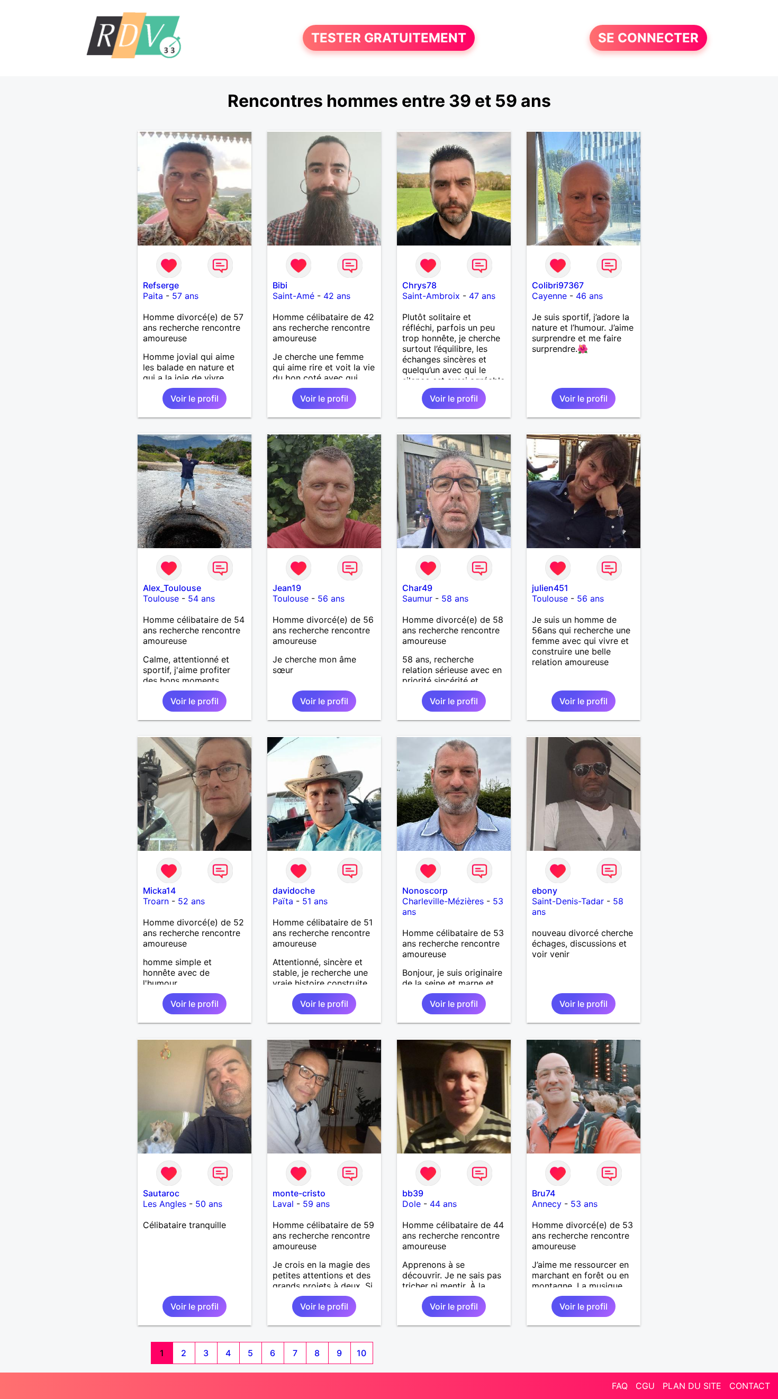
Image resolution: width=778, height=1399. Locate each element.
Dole (411, 1203)
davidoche (294, 890)
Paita (153, 295)
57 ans (185, 295)
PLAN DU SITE (692, 1385)
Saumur (417, 598)
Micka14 (159, 890)
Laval (283, 1203)
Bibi (280, 285)
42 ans (336, 295)
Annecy (547, 1203)
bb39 (412, 1193)
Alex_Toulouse (172, 588)
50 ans (208, 1203)
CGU (645, 1385)
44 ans (443, 1203)
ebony (544, 890)
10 (361, 1353)
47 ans (482, 295)
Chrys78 (419, 285)
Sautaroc (161, 1193)
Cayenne (549, 295)
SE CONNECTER (648, 38)
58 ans (454, 598)
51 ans (315, 901)
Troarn (156, 901)
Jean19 (287, 588)
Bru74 (543, 1193)
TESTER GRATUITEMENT (388, 38)
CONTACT (749, 1385)
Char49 (417, 588)
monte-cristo (299, 1193)
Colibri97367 (558, 285)
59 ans (316, 1203)
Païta (283, 901)
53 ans (584, 1203)
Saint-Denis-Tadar (568, 901)
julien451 (550, 588)
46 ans (589, 295)
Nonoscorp (425, 890)
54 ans (201, 598)
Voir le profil (194, 398)
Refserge (161, 285)
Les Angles (164, 1203)
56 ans (331, 598)
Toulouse (161, 598)
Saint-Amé (293, 295)
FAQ (620, 1385)
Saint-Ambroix (431, 295)
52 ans (191, 901)
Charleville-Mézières (443, 901)
